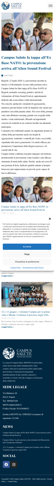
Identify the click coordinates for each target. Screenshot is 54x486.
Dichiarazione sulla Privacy (33, 267)
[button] (49, 218)
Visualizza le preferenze (27, 261)
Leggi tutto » (7, 276)
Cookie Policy (15, 267)
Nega (27, 254)
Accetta (27, 246)
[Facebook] (6, 464)
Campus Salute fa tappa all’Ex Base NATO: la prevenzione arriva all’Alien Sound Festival (24, 208)
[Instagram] (13, 464)
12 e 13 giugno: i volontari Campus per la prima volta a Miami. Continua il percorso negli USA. (25, 313)
